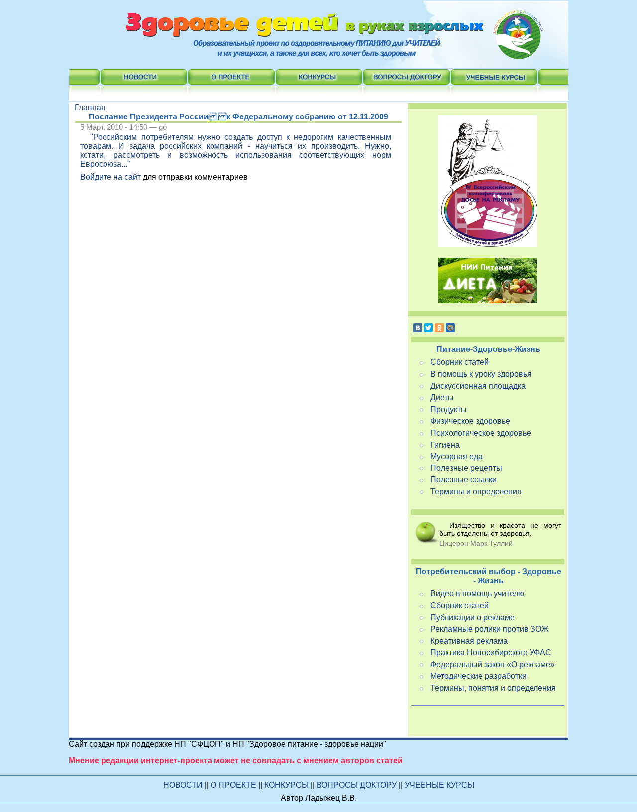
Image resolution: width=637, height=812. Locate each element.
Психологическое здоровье (480, 433)
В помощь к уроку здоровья (480, 374)
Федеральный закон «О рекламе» (492, 664)
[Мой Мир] (450, 327)
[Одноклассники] (439, 327)
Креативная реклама (469, 641)
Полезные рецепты (466, 468)
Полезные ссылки (463, 479)
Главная (90, 107)
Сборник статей (459, 362)
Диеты (442, 397)
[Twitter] (428, 327)
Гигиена (445, 445)
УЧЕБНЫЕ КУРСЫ (439, 785)
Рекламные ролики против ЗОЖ (489, 629)
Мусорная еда (456, 456)
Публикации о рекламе (472, 617)
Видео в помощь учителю (477, 593)
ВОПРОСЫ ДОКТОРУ (358, 785)
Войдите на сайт (110, 177)
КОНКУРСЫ (287, 785)
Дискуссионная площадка (478, 386)
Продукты (448, 409)
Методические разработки (478, 676)
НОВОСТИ (183, 785)
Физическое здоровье (470, 421)
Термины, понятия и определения (493, 688)
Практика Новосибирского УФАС (490, 652)
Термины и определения (476, 491)
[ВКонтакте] (417, 327)
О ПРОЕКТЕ (234, 785)
